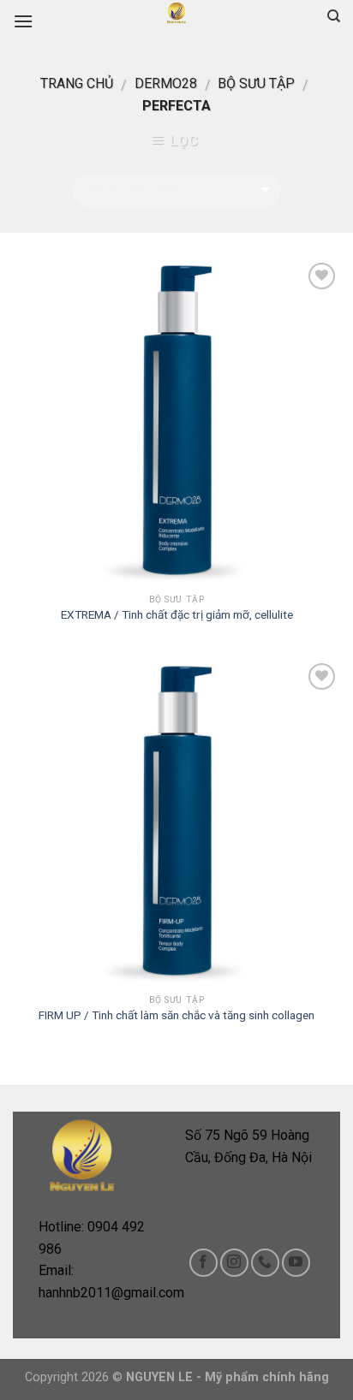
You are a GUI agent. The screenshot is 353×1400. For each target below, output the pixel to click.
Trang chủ (76, 83)
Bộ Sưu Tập (256, 83)
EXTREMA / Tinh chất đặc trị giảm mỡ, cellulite (177, 614)
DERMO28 (166, 83)
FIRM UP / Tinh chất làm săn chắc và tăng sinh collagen (176, 1015)
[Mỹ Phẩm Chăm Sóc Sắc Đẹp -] (176, 13)
